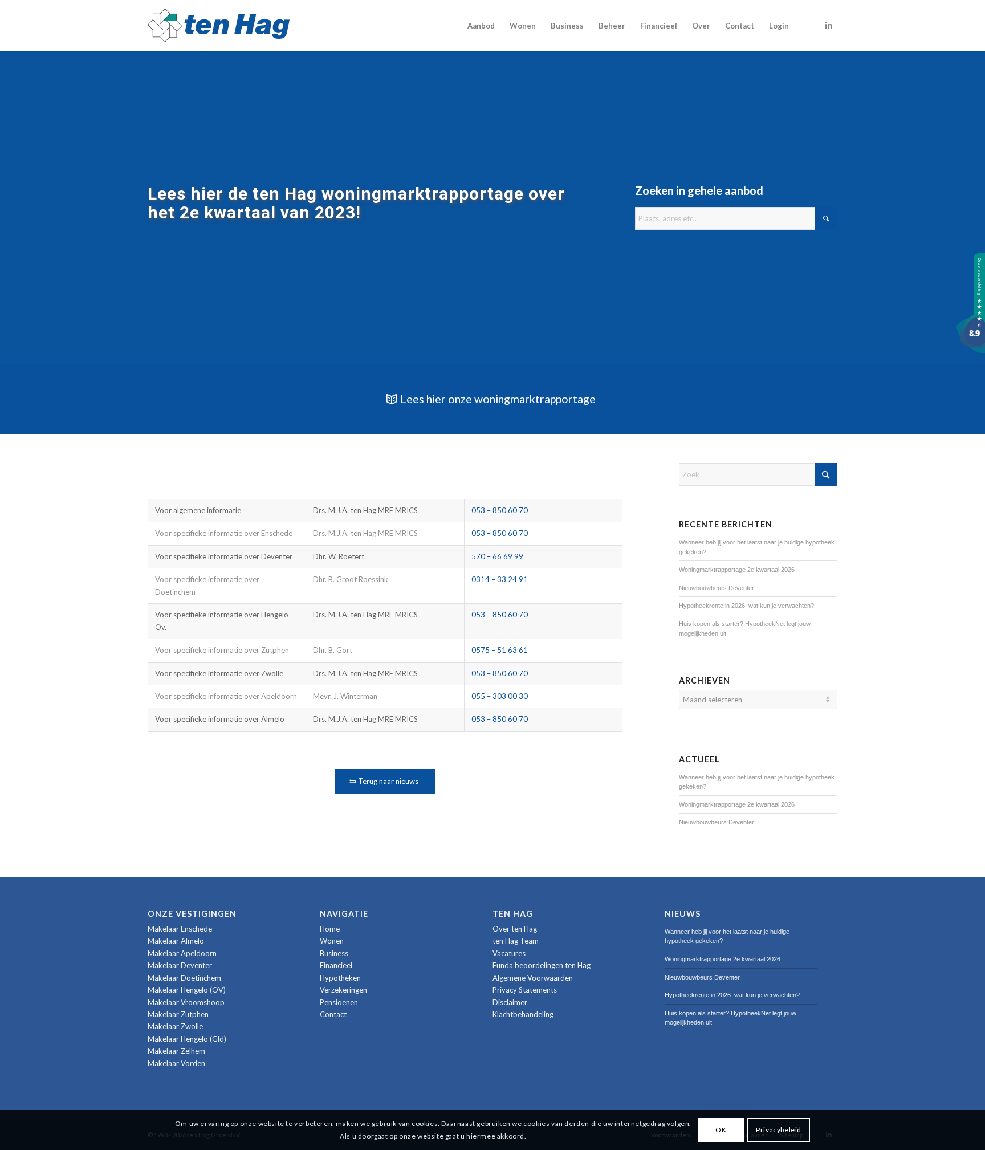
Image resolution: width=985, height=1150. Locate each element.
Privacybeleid (778, 1129)
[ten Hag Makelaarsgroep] (970, 350)
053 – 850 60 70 (499, 510)
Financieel (336, 965)
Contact (333, 1014)
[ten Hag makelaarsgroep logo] (219, 25)
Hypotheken (340, 977)
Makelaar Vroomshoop (186, 1002)
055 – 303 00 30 (499, 696)
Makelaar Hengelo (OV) (187, 989)
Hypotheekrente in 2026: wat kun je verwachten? (746, 605)
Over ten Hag (514, 928)
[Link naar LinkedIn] (828, 25)
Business (334, 953)
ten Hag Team (515, 940)
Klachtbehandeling (522, 1014)
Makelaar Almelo (176, 940)
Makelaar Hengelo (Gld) (187, 1038)
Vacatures (509, 953)
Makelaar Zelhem (176, 1050)
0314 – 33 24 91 (499, 579)
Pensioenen (339, 1002)
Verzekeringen (343, 989)
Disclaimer (509, 1002)
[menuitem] (481, 25)
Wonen (332, 940)
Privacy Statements (524, 989)
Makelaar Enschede (180, 928)
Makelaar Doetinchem (184, 977)
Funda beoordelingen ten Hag (541, 965)
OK (720, 1129)
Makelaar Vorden (176, 1063)
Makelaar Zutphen (178, 1014)
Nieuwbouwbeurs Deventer (716, 587)
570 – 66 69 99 (497, 556)
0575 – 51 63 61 (499, 650)
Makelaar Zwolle (175, 1026)
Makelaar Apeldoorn (182, 953)
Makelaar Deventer (180, 965)
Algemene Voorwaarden (532, 977)
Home (330, 928)
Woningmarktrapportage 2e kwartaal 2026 (737, 569)
